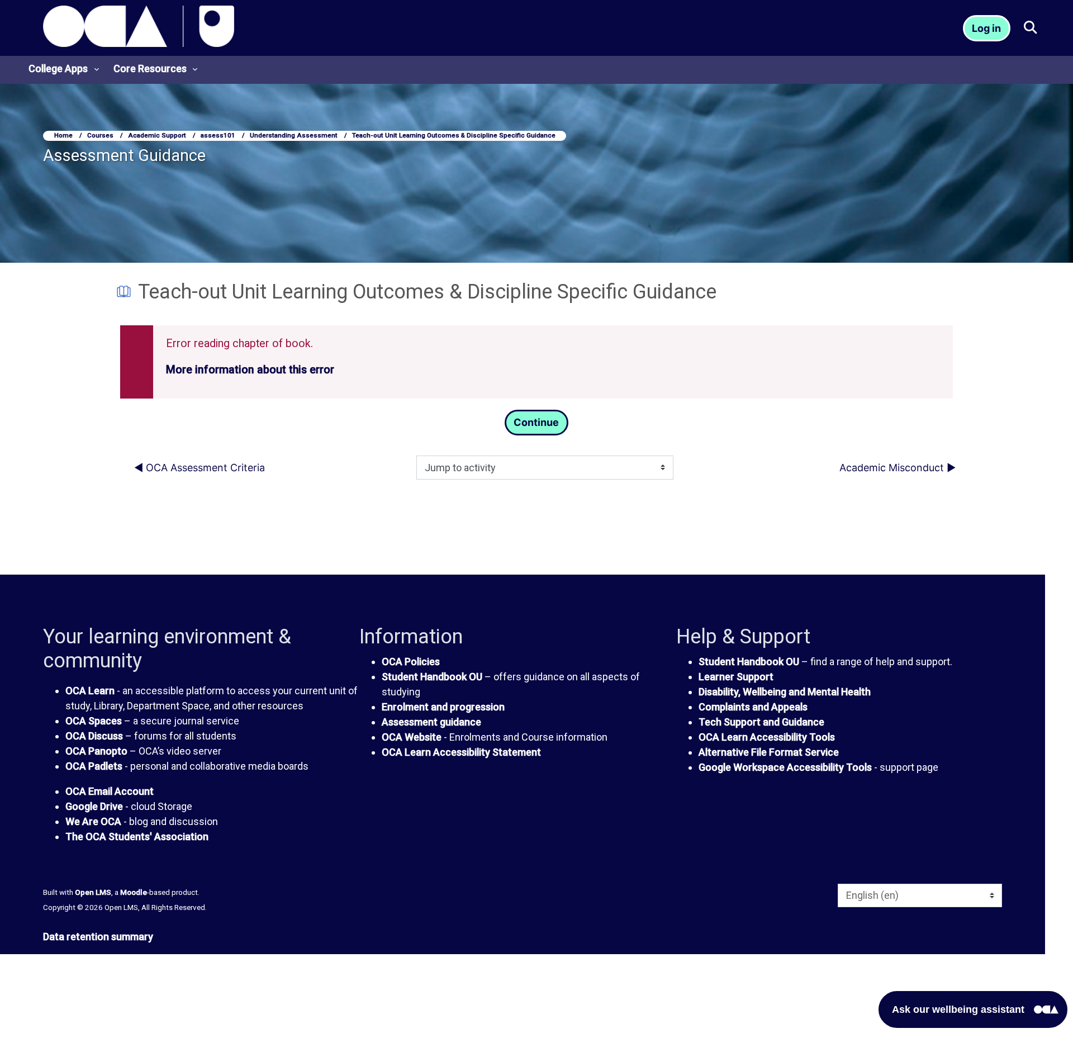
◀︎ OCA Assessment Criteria (199, 467)
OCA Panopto (96, 751)
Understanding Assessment (294, 135)
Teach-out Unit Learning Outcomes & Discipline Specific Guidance (454, 135)
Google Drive (94, 806)
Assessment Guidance (124, 155)
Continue (536, 422)
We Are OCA (93, 821)
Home (63, 135)
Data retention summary (98, 936)
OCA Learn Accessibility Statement (461, 752)
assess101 (218, 135)
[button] (1029, 28)
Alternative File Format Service (769, 752)
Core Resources (150, 68)
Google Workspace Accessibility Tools (785, 767)
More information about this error (250, 369)
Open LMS (93, 892)
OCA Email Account (109, 791)
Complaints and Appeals (753, 707)
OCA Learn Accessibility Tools (767, 737)
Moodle (133, 892)
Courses (100, 135)
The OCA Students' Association (136, 836)
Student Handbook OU (432, 676)
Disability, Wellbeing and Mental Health (785, 692)
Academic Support (157, 135)
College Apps (58, 68)
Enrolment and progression (443, 707)
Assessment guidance (431, 722)
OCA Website (411, 737)
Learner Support (736, 676)
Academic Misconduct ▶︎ (897, 467)
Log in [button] (986, 28)
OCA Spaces (93, 721)
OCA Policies (411, 661)
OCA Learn (90, 690)
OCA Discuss (94, 736)
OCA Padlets (93, 766)
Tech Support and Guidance (761, 722)
